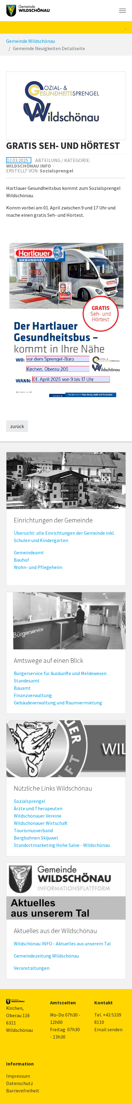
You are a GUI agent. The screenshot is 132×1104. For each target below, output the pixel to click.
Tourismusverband (33, 830)
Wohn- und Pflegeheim (38, 567)
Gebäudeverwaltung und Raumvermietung (58, 703)
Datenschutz (19, 1083)
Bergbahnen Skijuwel (36, 838)
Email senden (108, 1029)
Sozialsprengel (29, 801)
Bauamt (22, 688)
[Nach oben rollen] (118, 1090)
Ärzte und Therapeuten (38, 808)
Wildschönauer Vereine (37, 816)
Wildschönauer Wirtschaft (41, 823)
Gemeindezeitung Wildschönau (46, 956)
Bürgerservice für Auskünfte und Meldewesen (60, 673)
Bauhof (21, 560)
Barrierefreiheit (22, 1090)
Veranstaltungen (31, 968)
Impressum (18, 1076)
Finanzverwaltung (33, 695)
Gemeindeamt (29, 552)
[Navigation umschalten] (122, 11)
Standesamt (27, 681)
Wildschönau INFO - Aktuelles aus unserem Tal (62, 943)
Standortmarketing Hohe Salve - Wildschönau (62, 845)
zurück (17, 426)
